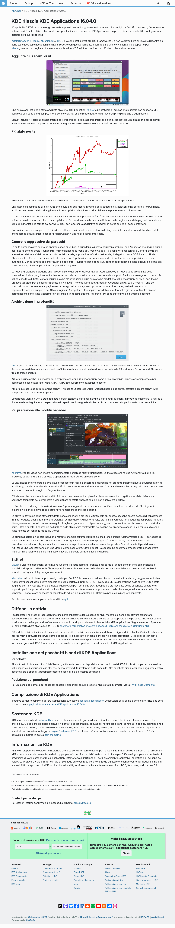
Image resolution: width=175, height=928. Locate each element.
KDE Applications (19, 872)
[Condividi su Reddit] (87, 904)
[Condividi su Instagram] (115, 904)
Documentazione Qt (52, 872)
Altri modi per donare (48, 853)
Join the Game (52, 734)
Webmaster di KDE (37, 917)
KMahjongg (47, 40)
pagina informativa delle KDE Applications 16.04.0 (57, 704)
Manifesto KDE (143, 884)
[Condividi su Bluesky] (71, 904)
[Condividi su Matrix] (60, 904)
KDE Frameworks (19, 876)
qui (66, 599)
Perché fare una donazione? (65, 840)
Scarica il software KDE (115, 876)
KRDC (59, 40)
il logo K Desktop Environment (96, 917)
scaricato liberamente (92, 700)
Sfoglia (126, 853)
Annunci (16, 10)
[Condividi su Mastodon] (65, 904)
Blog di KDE (79, 872)
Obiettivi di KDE (50, 876)
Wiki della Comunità (143, 684)
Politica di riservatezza (115, 884)
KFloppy (34, 40)
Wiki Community (112, 868)
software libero (46, 720)
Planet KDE (79, 876)
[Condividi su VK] (109, 904)
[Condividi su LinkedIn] (82, 904)
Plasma (14, 868)
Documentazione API (52, 868)
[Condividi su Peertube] (104, 904)
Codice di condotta (114, 880)
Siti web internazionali (146, 888)
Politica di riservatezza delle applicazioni (118, 889)
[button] (159, 3)
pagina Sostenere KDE (63, 731)
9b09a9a (30, 920)
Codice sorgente (50, 880)
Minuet (15, 48)
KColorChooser (20, 40)
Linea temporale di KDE (147, 880)
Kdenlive (16, 472)
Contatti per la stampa (84, 880)
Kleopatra (16, 578)
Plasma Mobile (18, 880)
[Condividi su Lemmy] (93, 904)
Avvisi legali (157, 917)
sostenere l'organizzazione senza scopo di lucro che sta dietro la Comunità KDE (105, 625)
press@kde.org (82, 802)
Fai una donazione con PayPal (66, 846)
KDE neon (15, 884)
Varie (76, 884)
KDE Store (140, 868)
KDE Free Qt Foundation (147, 876)
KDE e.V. (140, 872)
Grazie (77, 888)
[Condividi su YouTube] (98, 904)
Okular (15, 564)
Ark (13, 365)
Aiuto (107, 872)
